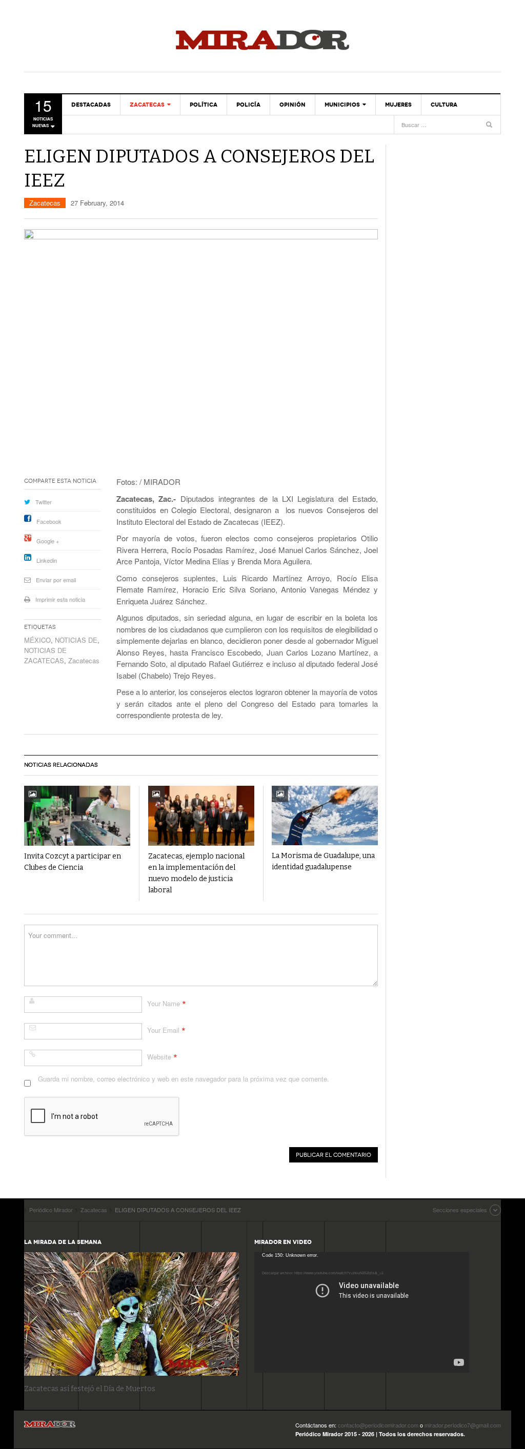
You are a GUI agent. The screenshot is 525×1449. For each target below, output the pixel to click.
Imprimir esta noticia (60, 599)
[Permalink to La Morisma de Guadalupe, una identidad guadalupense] (325, 815)
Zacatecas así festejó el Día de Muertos (89, 1388)
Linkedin (46, 560)
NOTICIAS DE (76, 640)
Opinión (292, 104)
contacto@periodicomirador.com (378, 1425)
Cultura (444, 104)
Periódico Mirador (262, 41)
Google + (47, 541)
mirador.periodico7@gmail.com (463, 1425)
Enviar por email (56, 580)
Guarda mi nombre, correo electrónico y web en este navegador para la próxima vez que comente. (183, 1079)
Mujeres (398, 104)
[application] (361, 1312)
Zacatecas (147, 104)
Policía (248, 104)
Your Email (163, 1030)
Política (203, 104)
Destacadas (91, 104)
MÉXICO (37, 640)
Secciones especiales (460, 1210)
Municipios (342, 104)
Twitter (43, 502)
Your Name (163, 1003)
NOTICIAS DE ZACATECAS (45, 655)
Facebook (49, 521)
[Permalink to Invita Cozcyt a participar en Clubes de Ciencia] (77, 816)
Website (159, 1057)
